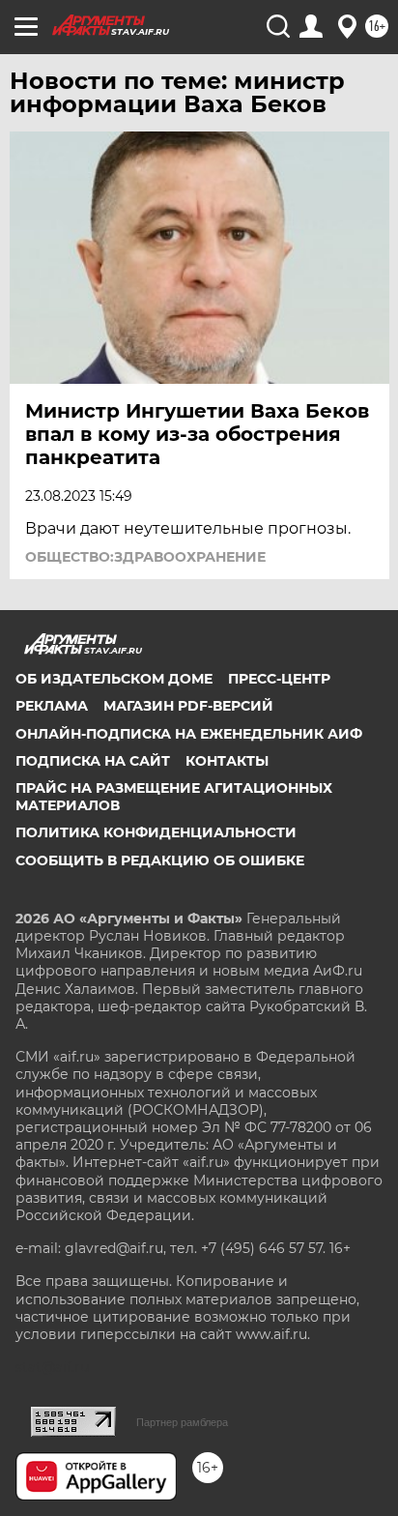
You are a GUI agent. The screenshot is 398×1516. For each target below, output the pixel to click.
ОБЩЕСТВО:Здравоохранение (145, 557)
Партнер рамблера (182, 1422)
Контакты (227, 761)
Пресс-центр (279, 678)
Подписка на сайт (92, 761)
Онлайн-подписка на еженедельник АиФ (188, 734)
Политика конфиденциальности (156, 832)
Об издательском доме (114, 678)
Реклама (51, 705)
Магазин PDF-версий (188, 705)
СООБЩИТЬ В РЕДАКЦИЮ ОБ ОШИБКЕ (159, 860)
